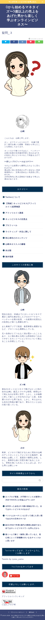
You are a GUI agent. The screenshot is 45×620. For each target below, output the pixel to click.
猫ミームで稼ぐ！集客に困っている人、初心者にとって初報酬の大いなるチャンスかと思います (23, 537)
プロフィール (11, 225)
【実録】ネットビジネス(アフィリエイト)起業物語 (20, 205)
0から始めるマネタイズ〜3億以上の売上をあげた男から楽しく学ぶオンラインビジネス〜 (22, 15)
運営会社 (31, 612)
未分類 (8, 250)
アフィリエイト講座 (14, 213)
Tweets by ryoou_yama (13, 559)
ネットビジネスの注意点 (16, 219)
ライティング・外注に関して (18, 232)
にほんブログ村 (9, 604)
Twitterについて (12, 197)
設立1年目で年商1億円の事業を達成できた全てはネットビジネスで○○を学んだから (23, 526)
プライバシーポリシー (17, 612)
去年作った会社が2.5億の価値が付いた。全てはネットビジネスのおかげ (23, 507)
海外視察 (9, 257)
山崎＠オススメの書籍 (15, 244)
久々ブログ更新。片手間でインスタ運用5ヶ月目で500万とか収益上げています (23, 498)
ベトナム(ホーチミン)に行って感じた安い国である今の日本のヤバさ (23, 517)
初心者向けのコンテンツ (16, 238)
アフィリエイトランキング (13, 596)
